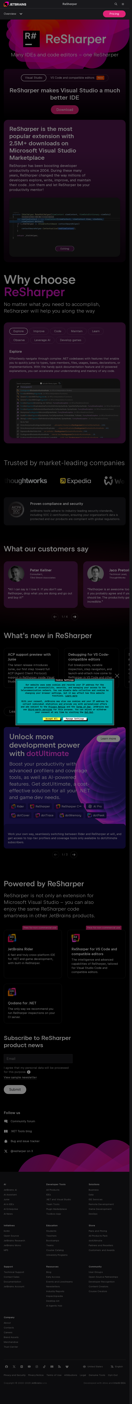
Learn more (71, 695)
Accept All (52, 718)
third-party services (40, 709)
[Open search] (116, 4)
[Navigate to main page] (15, 4)
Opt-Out (89, 712)
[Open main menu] (123, 4)
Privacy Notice (56, 706)
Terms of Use (83, 706)
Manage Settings (75, 718)
